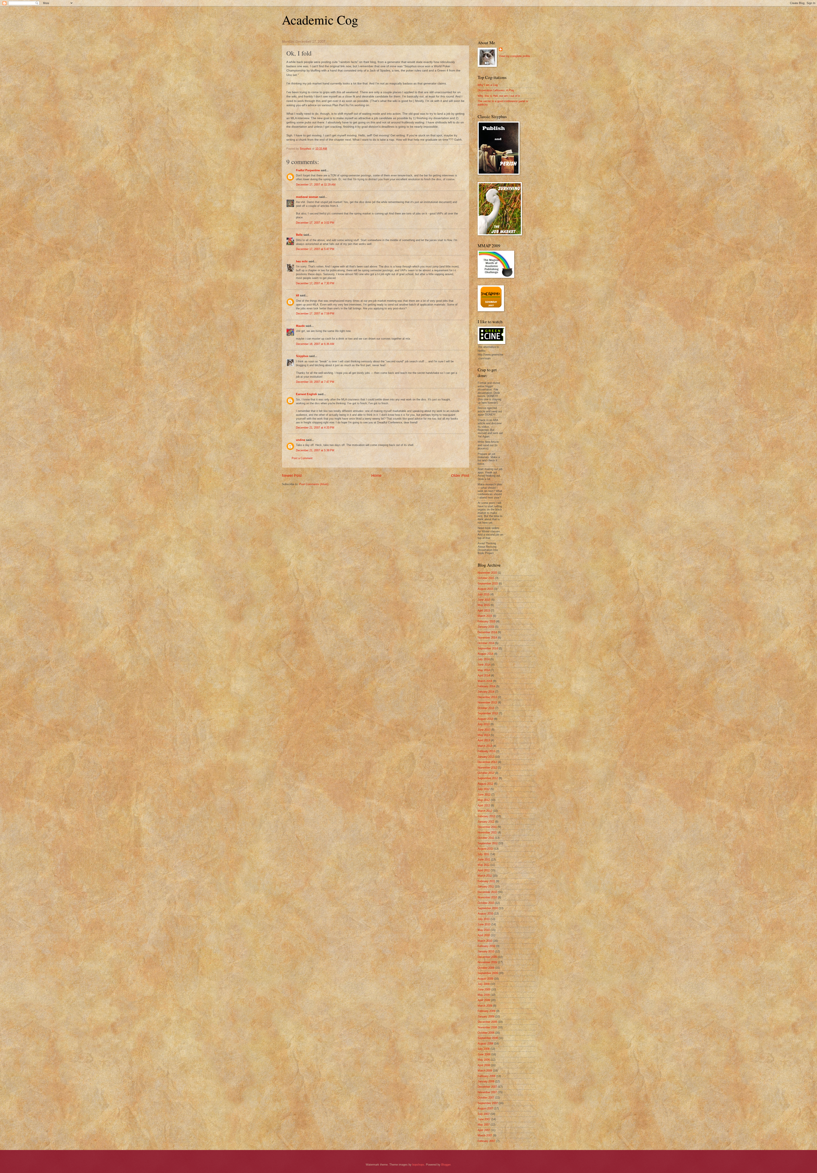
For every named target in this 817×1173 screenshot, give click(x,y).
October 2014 (486, 643)
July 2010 (484, 919)
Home (376, 475)
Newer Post (292, 475)
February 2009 (486, 1011)
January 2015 (486, 626)
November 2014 (487, 637)
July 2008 (484, 1048)
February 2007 (486, 1141)
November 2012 (487, 767)
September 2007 (488, 1103)
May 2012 (484, 800)
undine (300, 439)
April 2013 (484, 740)
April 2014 (484, 675)
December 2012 (487, 762)
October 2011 (486, 837)
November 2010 (487, 897)
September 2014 (488, 648)
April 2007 (484, 1130)
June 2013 (484, 729)
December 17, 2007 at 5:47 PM (315, 249)
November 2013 (487, 702)
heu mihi (302, 261)
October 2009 (486, 967)
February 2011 (486, 881)
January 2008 (486, 1081)
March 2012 (485, 810)
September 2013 (488, 713)
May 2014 (484, 670)
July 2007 (484, 1114)
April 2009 (484, 1000)
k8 (297, 295)
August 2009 (485, 978)
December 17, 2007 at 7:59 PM (315, 313)
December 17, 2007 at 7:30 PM (315, 283)
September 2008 (488, 1038)
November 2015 (487, 572)
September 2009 (488, 973)
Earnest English (306, 394)
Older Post (460, 475)
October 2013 (486, 708)
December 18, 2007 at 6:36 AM (315, 344)
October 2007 (486, 1097)
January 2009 (486, 1016)
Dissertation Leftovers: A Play (496, 90)
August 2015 (485, 588)
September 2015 (488, 583)
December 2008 (487, 1021)
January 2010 (486, 951)
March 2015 (485, 615)
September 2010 (488, 908)
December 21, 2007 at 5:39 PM (315, 450)
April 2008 (484, 1065)
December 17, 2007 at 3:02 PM (315, 222)
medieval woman (307, 197)
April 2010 (484, 935)
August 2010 (485, 913)
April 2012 (484, 805)
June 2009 (484, 989)
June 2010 (484, 924)
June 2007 (484, 1119)
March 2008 (485, 1070)
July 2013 (484, 724)
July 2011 (483, 854)
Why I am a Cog (488, 85)
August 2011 (485, 848)
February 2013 (486, 751)
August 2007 (485, 1108)
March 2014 (485, 681)
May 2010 (484, 930)
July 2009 (484, 984)
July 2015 (484, 594)
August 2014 (485, 653)
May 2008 (484, 1059)
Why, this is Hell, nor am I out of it (499, 95)
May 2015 (484, 605)
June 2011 (484, 859)
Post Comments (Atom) (313, 484)
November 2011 (487, 832)
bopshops (418, 1164)
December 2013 (487, 697)
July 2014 (484, 659)
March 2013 (485, 745)
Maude (300, 325)
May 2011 (484, 864)
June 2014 (484, 664)
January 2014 (486, 691)
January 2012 (486, 821)
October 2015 (486, 578)
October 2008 (486, 1032)
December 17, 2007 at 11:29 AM (316, 184)
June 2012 (484, 794)
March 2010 (485, 940)
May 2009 (484, 994)
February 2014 (486, 686)
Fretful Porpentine (308, 170)
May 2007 (484, 1124)
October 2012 (486, 772)
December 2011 (487, 827)
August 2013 (485, 718)
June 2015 (484, 599)
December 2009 (487, 957)
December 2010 (487, 892)
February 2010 (486, 946)
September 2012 (488, 778)
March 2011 (485, 875)
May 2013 (484, 735)
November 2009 (487, 962)
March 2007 (485, 1135)
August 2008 (485, 1043)
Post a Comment (302, 458)
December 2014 (487, 632)
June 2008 (484, 1054)
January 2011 (486, 886)
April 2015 (484, 610)
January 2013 (486, 756)
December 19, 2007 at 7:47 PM (315, 381)
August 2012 (485, 783)
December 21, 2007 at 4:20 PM (315, 427)
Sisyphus (302, 356)
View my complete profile (514, 56)
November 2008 (487, 1027)
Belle (299, 234)
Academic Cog (320, 19)
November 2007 (487, 1092)
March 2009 (485, 1005)
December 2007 (487, 1086)
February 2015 (486, 621)
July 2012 (484, 789)
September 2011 (488, 843)
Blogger (445, 1164)
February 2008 (486, 1076)
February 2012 (486, 816)
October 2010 (486, 902)
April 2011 (484, 870)
